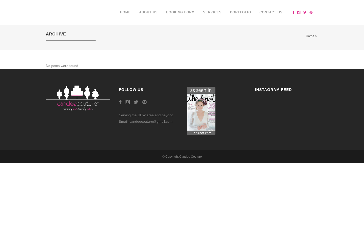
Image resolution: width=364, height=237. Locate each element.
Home (310, 36)
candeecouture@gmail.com (151, 121)
